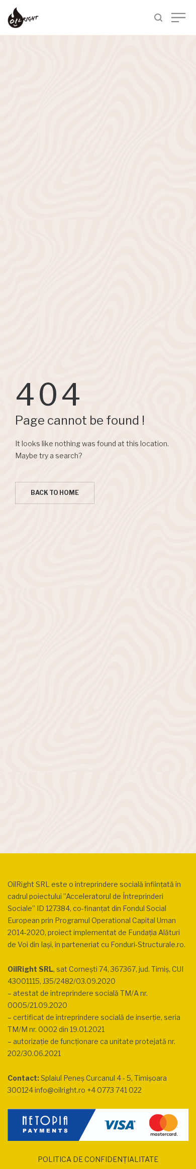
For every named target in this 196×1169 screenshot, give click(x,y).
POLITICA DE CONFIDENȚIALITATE (98, 1159)
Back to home (55, 492)
